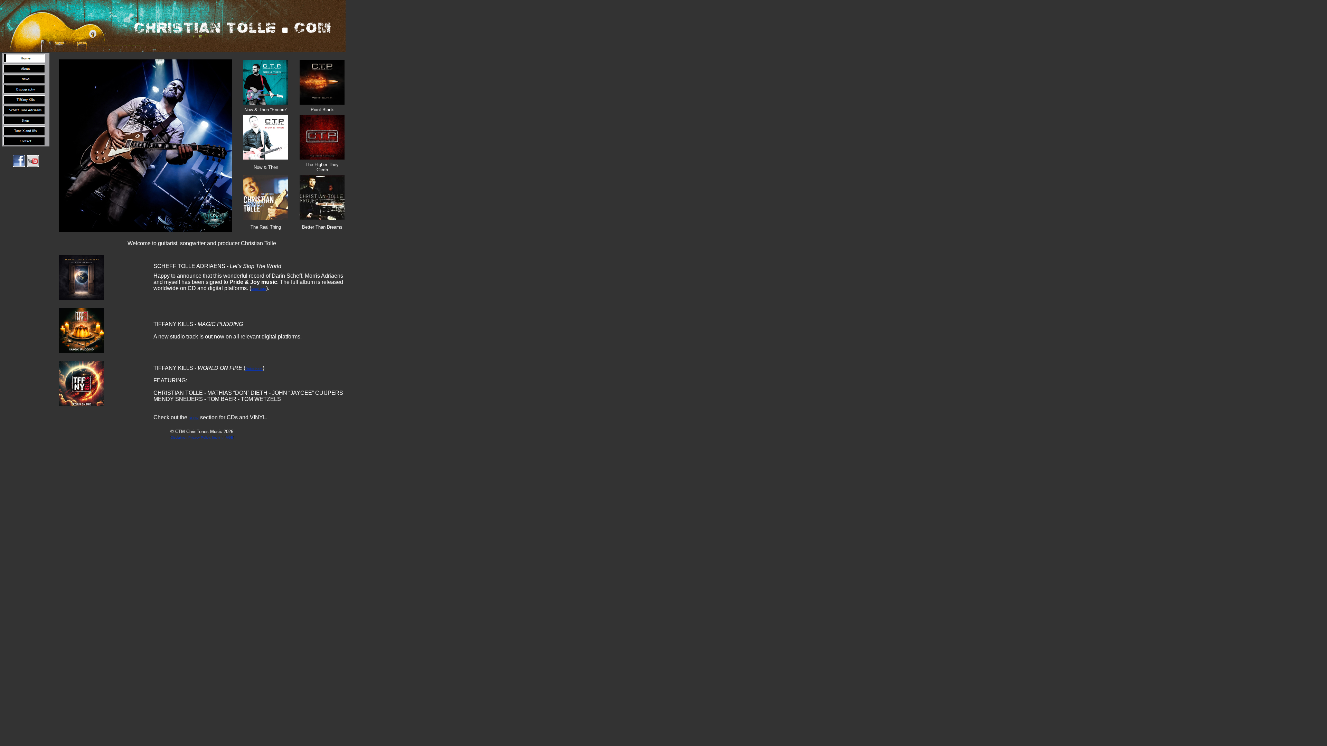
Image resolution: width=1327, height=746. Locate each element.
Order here (254, 369)
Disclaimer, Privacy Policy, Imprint (197, 437)
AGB (229, 437)
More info (258, 289)
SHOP (194, 418)
